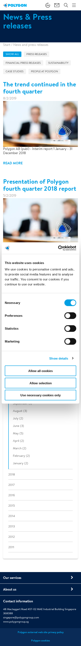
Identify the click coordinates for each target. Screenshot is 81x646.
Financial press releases (23, 63)
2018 (11, 474)
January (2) (20, 463)
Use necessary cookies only (40, 395)
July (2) (18, 418)
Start (6, 45)
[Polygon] (15, 5)
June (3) (18, 426)
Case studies (14, 71)
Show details (58, 358)
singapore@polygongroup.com (21, 617)
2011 (11, 547)
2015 (11, 505)
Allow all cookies (40, 371)
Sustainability (58, 63)
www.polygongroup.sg (16, 621)
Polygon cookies (40, 640)
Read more (13, 163)
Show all (12, 54)
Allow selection (40, 383)
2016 (11, 495)
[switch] (70, 318)
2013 (11, 526)
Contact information (18, 601)
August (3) (20, 411)
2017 (11, 485)
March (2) (19, 448)
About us (9, 589)
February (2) (21, 456)
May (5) (18, 433)
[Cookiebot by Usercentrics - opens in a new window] (58, 248)
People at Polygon (44, 71)
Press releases (36, 54)
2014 (11, 516)
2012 (11, 537)
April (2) (18, 441)
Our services (12, 577)
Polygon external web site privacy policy (41, 632)
